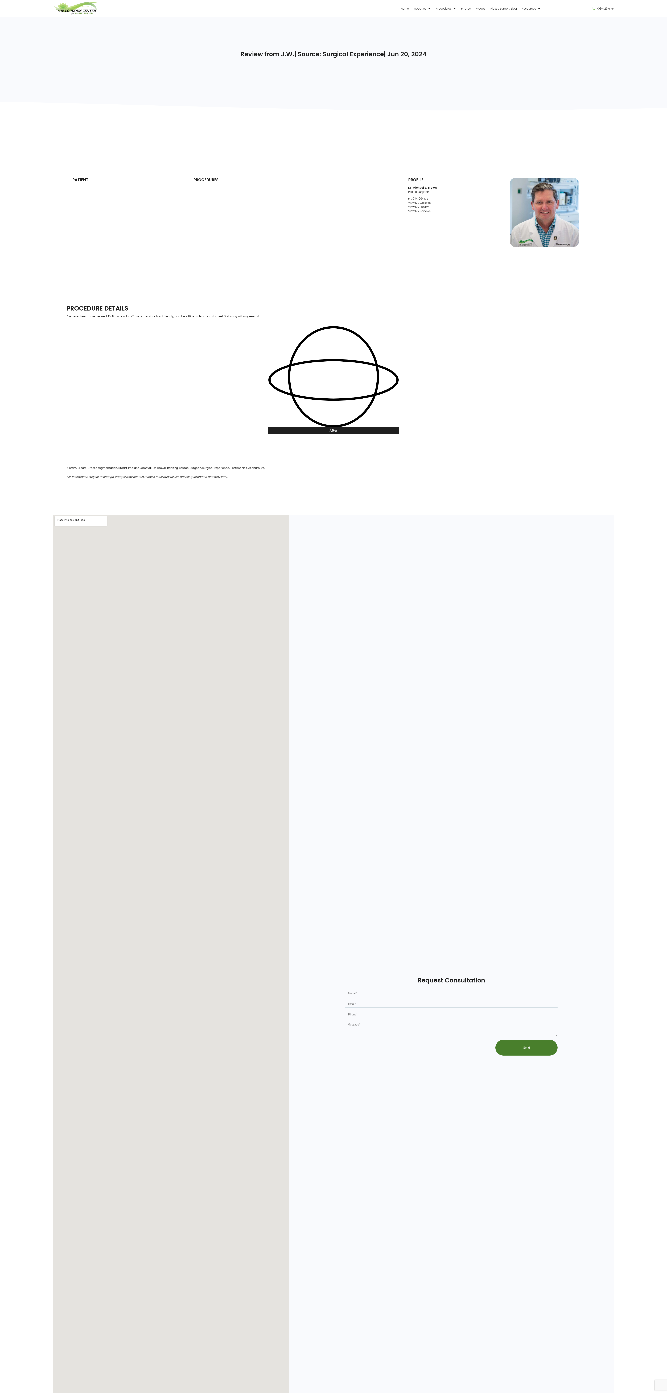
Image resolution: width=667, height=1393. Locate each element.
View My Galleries (419, 203)
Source (184, 468)
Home (405, 9)
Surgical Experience (215, 468)
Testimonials (239, 468)
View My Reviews (419, 211)
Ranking (172, 468)
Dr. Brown (159, 468)
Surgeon (195, 468)
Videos (480, 9)
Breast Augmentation (102, 468)
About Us (420, 9)
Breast (82, 468)
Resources (529, 9)
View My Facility (418, 207)
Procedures (443, 9)
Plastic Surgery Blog (504, 9)
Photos (466, 9)
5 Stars (71, 468)
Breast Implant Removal (134, 468)
